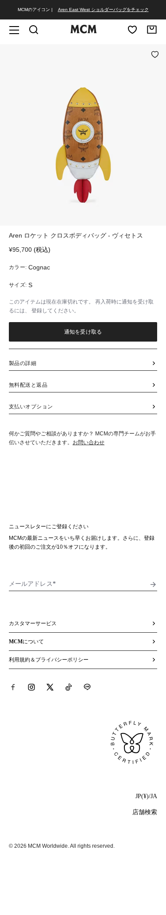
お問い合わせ (88, 442)
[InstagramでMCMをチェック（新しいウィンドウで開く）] (31, 687)
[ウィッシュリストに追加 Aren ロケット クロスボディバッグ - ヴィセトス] (155, 55)
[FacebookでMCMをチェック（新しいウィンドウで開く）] (13, 687)
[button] (83, 134)
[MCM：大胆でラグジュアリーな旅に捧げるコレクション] (83, 31)
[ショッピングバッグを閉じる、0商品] (152, 29)
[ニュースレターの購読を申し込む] (153, 584)
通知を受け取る (83, 332)
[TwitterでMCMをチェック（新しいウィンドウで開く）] (50, 687)
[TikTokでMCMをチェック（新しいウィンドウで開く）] (69, 687)
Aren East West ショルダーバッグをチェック (103, 9)
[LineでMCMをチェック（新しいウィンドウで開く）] (87, 687)
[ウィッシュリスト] (132, 29)
